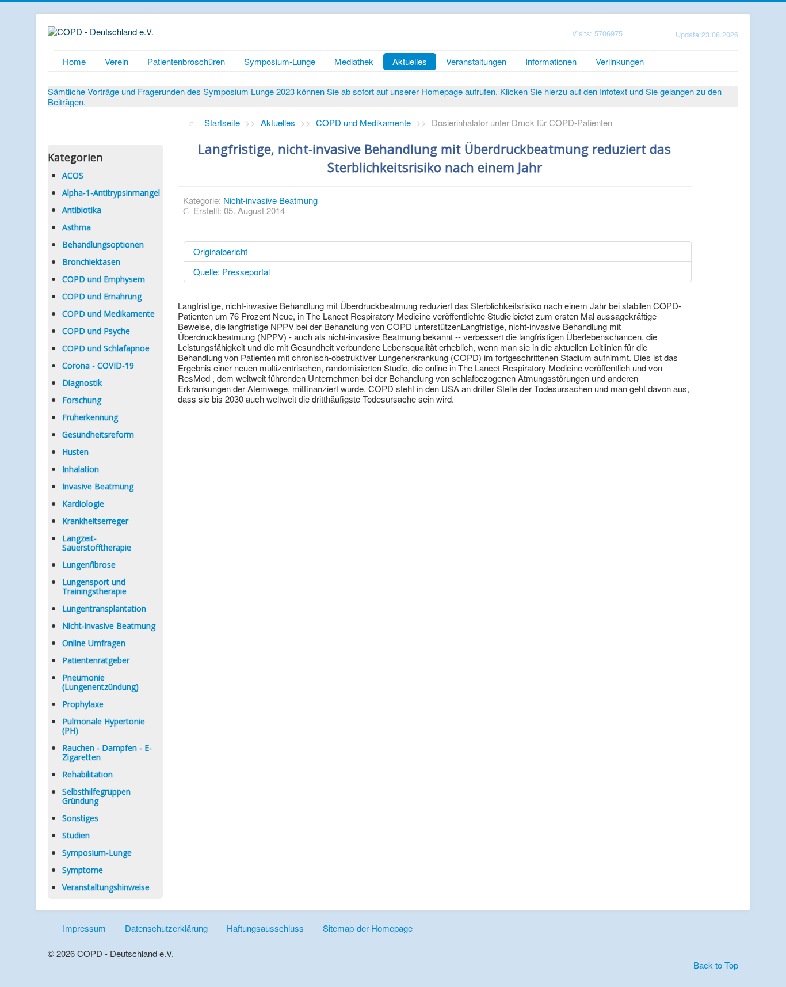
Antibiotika (81, 209)
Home (74, 61)
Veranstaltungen (476, 61)
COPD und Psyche (96, 330)
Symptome (82, 869)
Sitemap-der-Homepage (368, 928)
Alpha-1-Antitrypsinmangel (111, 192)
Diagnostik (82, 382)
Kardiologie (83, 503)
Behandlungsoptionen (103, 244)
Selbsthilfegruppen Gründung (96, 796)
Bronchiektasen (91, 261)
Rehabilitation (87, 774)
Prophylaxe (83, 704)
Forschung (81, 399)
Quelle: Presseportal (231, 271)
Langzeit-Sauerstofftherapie (96, 543)
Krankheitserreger (95, 520)
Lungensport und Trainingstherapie (94, 586)
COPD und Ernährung (102, 296)
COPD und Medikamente (108, 313)
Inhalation (80, 469)
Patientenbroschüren (186, 61)
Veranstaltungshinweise (106, 887)
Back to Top (715, 965)
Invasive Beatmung (97, 486)
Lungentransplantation (104, 608)
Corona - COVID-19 (98, 365)
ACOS (72, 175)
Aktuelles (409, 61)
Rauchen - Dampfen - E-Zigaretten (107, 752)
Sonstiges (80, 818)
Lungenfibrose (89, 564)
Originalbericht (220, 251)
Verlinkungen (620, 61)
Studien (76, 835)
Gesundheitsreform (98, 434)
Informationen (551, 61)
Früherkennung (90, 417)
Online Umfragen (93, 642)
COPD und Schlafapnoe (106, 348)
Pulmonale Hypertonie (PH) (103, 726)
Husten (75, 451)
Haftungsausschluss (265, 928)
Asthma (76, 227)
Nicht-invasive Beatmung (108, 625)
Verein (116, 61)
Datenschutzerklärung (166, 928)
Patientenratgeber (95, 660)
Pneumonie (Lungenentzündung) (100, 682)
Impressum (84, 928)
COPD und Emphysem (103, 279)
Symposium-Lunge (279, 61)
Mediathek (353, 61)
